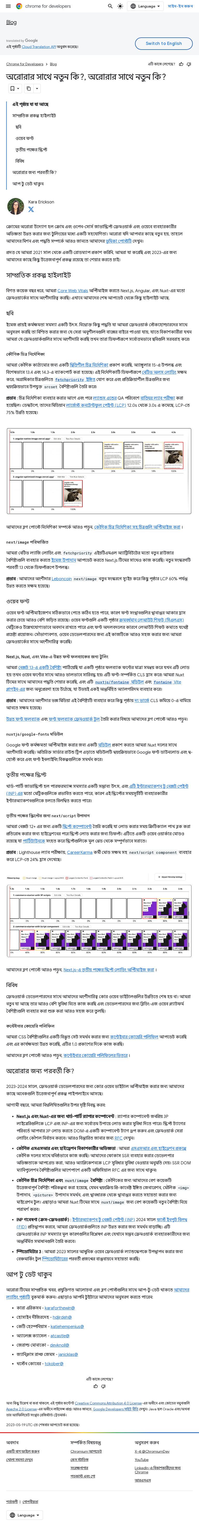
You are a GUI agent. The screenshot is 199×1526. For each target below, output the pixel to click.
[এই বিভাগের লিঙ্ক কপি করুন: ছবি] (18, 314)
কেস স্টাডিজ (79, 1459)
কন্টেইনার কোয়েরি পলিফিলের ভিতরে (95, 1055)
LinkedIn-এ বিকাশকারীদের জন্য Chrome (158, 1470)
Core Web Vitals (73, 290)
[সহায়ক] (181, 64)
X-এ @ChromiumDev (152, 1451)
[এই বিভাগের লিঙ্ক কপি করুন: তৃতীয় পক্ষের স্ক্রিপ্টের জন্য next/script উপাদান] (95, 816)
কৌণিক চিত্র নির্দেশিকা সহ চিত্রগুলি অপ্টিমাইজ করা (137, 527)
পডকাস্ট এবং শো (82, 1476)
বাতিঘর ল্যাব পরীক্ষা (157, 398)
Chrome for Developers (24, 64)
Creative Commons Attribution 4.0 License (108, 1403)
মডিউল (119, 682)
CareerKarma (80, 852)
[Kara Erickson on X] (31, 210)
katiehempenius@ (67, 1326)
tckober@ (54, 1363)
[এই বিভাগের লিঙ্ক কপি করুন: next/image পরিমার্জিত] (53, 542)
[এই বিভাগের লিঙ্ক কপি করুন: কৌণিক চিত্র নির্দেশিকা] (50, 354)
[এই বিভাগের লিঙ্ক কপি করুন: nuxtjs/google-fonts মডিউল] (68, 734)
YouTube (141, 1459)
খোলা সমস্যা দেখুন (19, 1459)
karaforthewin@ (60, 1308)
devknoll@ (59, 1345)
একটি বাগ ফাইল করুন (22, 1451)
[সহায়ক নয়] (189, 64)
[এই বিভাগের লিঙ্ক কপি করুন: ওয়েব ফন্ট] (34, 602)
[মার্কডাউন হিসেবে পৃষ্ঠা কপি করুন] (29, 88)
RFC (119, 1138)
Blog (11, 22)
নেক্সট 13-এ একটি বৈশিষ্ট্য (39, 667)
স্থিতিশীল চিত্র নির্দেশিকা (89, 365)
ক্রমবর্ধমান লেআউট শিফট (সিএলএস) (151, 620)
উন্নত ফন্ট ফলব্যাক (23, 719)
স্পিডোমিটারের (55, 1259)
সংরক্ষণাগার (79, 1468)
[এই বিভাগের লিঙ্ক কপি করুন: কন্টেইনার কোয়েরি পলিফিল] (59, 1026)
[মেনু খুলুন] (8, 6)
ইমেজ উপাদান (63, 560)
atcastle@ (60, 1336)
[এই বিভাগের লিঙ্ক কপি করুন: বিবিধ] (22, 986)
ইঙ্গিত (75, 379)
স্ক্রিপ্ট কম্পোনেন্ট (77, 826)
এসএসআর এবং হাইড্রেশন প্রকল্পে (158, 1148)
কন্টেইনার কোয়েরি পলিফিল (134, 1037)
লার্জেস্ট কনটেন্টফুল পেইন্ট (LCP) (96, 405)
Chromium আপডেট (86, 1451)
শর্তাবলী (12, 1502)
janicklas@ (68, 1354)
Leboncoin (62, 579)
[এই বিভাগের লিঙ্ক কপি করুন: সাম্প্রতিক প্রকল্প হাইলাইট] (76, 276)
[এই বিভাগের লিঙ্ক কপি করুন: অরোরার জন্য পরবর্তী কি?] (79, 1072)
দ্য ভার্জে (141, 700)
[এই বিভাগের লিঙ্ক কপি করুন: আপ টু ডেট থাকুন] (57, 1275)
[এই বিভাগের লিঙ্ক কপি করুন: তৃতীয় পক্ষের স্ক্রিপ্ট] (51, 775)
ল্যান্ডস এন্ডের (105, 398)
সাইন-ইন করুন (180, 6)
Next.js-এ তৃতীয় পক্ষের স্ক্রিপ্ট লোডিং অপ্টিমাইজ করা (108, 970)
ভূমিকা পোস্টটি (119, 241)
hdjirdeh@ (62, 1317)
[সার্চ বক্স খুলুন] (110, 6)
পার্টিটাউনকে (34, 841)
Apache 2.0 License (21, 1409)
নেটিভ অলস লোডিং (159, 372)
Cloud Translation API (39, 46)
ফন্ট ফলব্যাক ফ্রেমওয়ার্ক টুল (74, 719)
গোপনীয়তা (30, 1502)
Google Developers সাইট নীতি (115, 1409)
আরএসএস (143, 1480)
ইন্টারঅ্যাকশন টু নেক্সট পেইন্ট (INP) (103, 1219)
